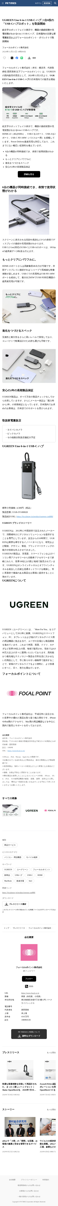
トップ (6, 928)
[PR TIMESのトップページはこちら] (10, 3)
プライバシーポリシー (29, 1180)
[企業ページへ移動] (29, 953)
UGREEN (8, 870)
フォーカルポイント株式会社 (39, 928)
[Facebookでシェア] (17, 58)
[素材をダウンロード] (29, 58)
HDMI (39, 875)
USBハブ (18, 875)
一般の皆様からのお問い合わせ (29, 1196)
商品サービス (10, 845)
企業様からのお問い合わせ (29, 1191)
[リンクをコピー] (34, 58)
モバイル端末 (31, 857)
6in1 (30, 881)
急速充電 (20, 881)
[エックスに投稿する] (12, 58)
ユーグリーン (22, 870)
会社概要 (12, 1180)
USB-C (30, 875)
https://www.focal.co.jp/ (16, 751)
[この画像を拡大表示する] (11, 810)
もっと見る (51, 1052)
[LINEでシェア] (22, 58)
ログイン (38, 3)
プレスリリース (19, 928)
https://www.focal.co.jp (30, 993)
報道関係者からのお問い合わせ (29, 1185)
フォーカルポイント (41, 870)
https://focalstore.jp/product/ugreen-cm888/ (35, 516)
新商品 (7, 875)
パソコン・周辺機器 (12, 857)
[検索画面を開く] (55, 3)
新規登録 (47, 3)
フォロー (29, 979)
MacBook (8, 881)
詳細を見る (29, 174)
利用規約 (45, 1180)
